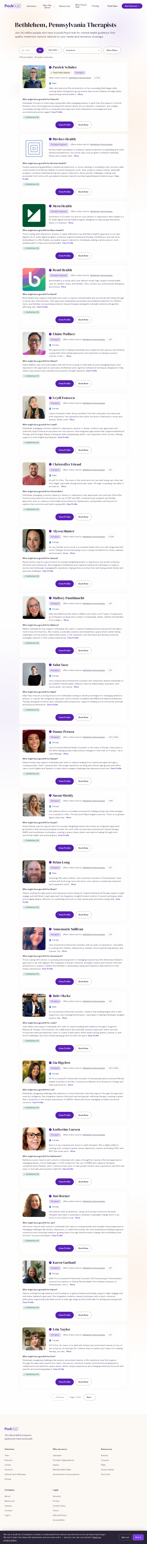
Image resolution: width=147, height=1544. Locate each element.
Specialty (54, 50)
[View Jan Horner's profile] (34, 1205)
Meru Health (62, 206)
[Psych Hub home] (13, 6)
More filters (112, 50)
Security (57, 1496)
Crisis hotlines (107, 1469)
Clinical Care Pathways (15, 1474)
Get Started (131, 6)
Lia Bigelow (62, 1063)
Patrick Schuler (65, 67)
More (80, 94)
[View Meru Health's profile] (34, 215)
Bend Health (62, 270)
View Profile (56, 112)
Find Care (112, 6)
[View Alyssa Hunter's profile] (34, 540)
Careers (8, 1506)
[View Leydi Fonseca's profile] (34, 407)
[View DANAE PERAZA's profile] (34, 741)
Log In (7, 1515)
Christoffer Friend (67, 464)
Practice (8, 1460)
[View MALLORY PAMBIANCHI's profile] (34, 607)
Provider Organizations (63, 1460)
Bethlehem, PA (31, 117)
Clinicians (57, 1455)
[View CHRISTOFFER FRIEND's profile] (34, 473)
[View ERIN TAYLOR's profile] (34, 1338)
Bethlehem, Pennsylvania (80, 78)
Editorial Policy (60, 1515)
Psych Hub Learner (60, 72)
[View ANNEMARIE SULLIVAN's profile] (34, 938)
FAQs (103, 1465)
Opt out (125, 1537)
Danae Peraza (63, 732)
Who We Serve (47, 6)
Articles (104, 1455)
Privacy (56, 1501)
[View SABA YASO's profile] (34, 674)
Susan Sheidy (63, 795)
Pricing (95, 6)
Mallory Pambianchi (68, 598)
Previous (59, 1397)
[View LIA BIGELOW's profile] (34, 1072)
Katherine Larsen (66, 1129)
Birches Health (64, 139)
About (7, 1496)
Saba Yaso (60, 665)
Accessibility (59, 1520)
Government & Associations (66, 1474)
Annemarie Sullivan (68, 929)
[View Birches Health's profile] (34, 148)
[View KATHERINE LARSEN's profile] (34, 1138)
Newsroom (10, 1501)
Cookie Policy (59, 1506)
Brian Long (61, 862)
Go (40, 50)
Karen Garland (64, 1263)
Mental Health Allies (62, 1469)
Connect (9, 1469)
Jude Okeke (62, 996)
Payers (56, 1465)
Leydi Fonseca (64, 398)
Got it (138, 1537)
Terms (56, 1510)
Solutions (31, 6)
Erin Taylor (61, 1329)
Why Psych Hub (81, 6)
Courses (105, 1460)
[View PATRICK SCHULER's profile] (34, 76)
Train (7, 1455)
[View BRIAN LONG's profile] (34, 871)
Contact (8, 1510)
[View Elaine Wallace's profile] (34, 343)
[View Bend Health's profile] (34, 279)
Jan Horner (61, 1196)
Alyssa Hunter (64, 531)
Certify (8, 1465)
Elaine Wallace (64, 334)
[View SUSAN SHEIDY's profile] (34, 804)
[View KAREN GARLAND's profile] (34, 1272)
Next (90, 1397)
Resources (64, 6)
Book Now (83, 124)
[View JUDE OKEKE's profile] (34, 1005)
